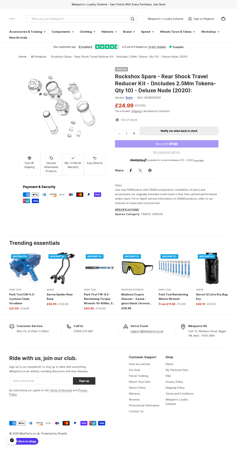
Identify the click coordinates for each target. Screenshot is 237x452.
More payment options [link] (166, 152)
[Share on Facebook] (130, 170)
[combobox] (82, 19)
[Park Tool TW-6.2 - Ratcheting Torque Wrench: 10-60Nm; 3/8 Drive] (100, 268)
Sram (129, 97)
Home (22, 56)
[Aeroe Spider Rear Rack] (63, 268)
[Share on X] (140, 170)
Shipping (136, 111)
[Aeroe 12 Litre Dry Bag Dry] (212, 268)
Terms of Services (61, 390)
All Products (38, 56)
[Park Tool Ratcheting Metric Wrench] (175, 268)
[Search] (132, 19)
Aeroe (50, 289)
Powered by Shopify (54, 433)
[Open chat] (11, 440)
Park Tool (15, 289)
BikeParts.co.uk (29, 433)
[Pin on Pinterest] (150, 170)
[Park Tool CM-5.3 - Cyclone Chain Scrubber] (25, 268)
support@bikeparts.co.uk (147, 331)
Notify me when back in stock (179, 131)
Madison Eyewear (132, 289)
